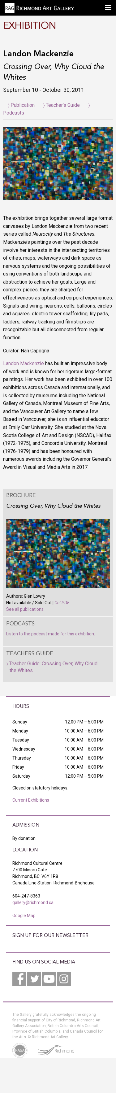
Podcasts (13, 113)
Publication (23, 105)
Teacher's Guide (63, 105)
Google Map (24, 915)
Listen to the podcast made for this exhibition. (50, 633)
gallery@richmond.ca (33, 902)
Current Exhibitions (30, 800)
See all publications (25, 609)
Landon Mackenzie (23, 363)
